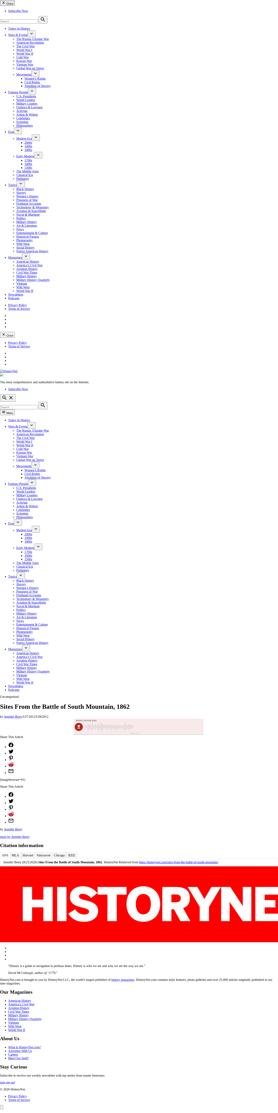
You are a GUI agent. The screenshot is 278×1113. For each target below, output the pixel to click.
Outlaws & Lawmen (29, 107)
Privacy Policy (17, 305)
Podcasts (13, 298)
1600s (28, 164)
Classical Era (24, 175)
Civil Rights (32, 82)
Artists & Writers (27, 114)
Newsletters (15, 294)
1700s (28, 160)
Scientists (22, 122)
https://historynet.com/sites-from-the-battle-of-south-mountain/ (178, 862)
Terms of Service (19, 308)
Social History (25, 247)
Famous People (18, 92)
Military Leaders (26, 103)
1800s (28, 150)
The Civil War (25, 46)
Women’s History (27, 196)
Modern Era (24, 138)
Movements (23, 74)
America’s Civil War (29, 265)
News (20, 229)
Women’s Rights (35, 78)
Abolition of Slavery (37, 86)
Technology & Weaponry (32, 207)
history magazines (122, 979)
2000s (28, 142)
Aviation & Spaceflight (31, 211)
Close (9, 3)
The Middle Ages (27, 171)
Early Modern (25, 156)
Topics (12, 185)
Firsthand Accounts (28, 203)
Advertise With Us (20, 1051)
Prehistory (22, 178)
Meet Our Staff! (18, 1058)
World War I (24, 50)
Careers (13, 1054)
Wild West (23, 244)
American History (27, 261)
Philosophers (24, 125)
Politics (21, 218)
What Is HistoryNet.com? (24, 1047)
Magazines (15, 257)
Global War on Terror (30, 68)
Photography (24, 240)
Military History (26, 222)
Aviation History (27, 269)
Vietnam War (24, 64)
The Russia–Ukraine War (32, 39)
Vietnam (21, 283)
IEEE (71, 855)
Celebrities (23, 118)
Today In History (19, 28)
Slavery (21, 192)
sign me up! (7, 1082)
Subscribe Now (18, 11)
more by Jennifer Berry (15, 837)
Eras (11, 132)
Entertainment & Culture (32, 233)
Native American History (32, 251)
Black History (25, 189)
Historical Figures (27, 236)
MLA (15, 855)
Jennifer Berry (13, 716)
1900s (28, 146)
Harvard (28, 855)
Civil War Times (26, 272)
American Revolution (30, 42)
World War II (24, 53)
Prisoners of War (27, 200)
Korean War (24, 61)
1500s (28, 167)
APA (5, 855)
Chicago (59, 855)
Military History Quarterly (33, 280)
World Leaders (25, 100)
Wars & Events (17, 35)
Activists (21, 111)
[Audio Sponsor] (169, 727)
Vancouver (43, 855)
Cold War (22, 57)
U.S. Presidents (26, 96)
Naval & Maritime (28, 214)
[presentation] (31, 33)
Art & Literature (26, 225)
